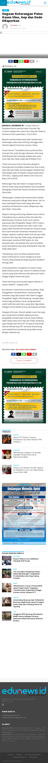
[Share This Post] (15, 61)
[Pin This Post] (26, 61)
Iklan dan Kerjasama (33, 754)
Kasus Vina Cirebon (27, 349)
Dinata (15, 25)
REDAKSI (19, 754)
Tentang (10, 754)
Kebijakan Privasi (19, 757)
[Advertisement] (24, 652)
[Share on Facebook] (10, 61)
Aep (17, 349)
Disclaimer (33, 757)
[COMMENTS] (37, 61)
